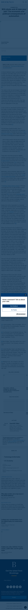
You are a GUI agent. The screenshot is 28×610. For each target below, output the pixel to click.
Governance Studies (7, 465)
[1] (2, 87)
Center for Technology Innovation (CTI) (16, 427)
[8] (15, 223)
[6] (8, 194)
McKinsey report (20, 194)
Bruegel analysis (5, 160)
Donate (14, 597)
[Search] (23, 2)
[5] (5, 181)
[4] (15, 162)
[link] (12, 457)
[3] (19, 151)
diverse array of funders (18, 440)
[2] (12, 124)
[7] (19, 200)
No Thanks (14, 310)
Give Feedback (14, 306)
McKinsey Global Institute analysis (10, 185)
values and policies (12, 441)
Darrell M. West (5, 42)
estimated (11, 211)
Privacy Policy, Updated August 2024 (14, 603)
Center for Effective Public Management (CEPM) (15, 428)
